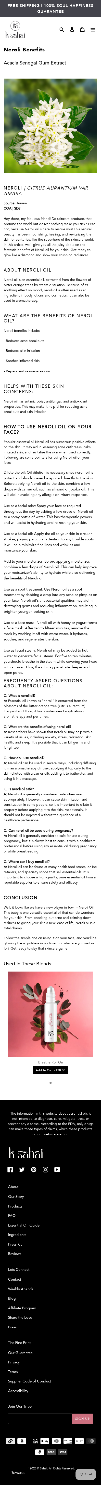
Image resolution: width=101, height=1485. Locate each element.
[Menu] (93, 29)
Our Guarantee (20, 1353)
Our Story (16, 1197)
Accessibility (18, 1391)
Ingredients (17, 1235)
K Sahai (42, 1468)
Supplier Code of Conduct (29, 1381)
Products (15, 1207)
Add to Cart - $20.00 (50, 1070)
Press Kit (15, 1245)
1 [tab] (50, 1082)
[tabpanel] (50, 1023)
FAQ (12, 1216)
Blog (12, 1299)
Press (12, 1327)
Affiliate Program (22, 1308)
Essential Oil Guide (23, 1226)
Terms (13, 1372)
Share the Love (20, 1318)
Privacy (14, 1362)
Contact (14, 1280)
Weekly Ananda (21, 1289)
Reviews (14, 1254)
